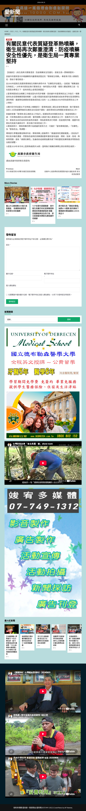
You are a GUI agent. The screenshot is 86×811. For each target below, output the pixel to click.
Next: (62, 171)
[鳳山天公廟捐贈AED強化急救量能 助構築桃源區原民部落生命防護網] (17, 195)
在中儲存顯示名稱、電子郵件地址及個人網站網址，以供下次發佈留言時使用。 (40, 295)
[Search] (79, 25)
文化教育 (40, 631)
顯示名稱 (10, 274)
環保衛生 (9, 39)
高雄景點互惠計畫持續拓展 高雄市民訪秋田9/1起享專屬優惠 (27, 640)
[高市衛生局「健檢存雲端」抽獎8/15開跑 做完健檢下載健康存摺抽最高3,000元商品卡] (69, 195)
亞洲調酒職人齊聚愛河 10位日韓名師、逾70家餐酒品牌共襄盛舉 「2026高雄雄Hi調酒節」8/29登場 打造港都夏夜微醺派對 (11, 645)
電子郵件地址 (49, 275)
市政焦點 (24, 631)
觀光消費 (9, 631)
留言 (8, 245)
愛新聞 (12, 12)
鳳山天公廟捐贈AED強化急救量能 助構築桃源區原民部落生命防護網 (16, 208)
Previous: (20, 170)
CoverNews (57, 808)
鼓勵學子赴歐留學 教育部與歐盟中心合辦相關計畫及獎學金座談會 (58, 640)
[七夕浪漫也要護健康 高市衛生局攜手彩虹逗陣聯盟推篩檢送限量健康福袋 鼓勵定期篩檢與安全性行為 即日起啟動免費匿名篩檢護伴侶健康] (43, 195)
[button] (7, 24)
